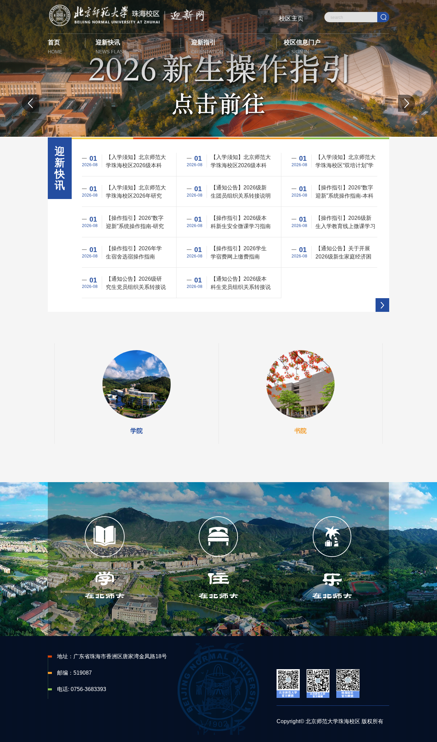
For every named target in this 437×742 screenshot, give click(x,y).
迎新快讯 (111, 46)
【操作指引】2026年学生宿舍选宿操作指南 (134, 252)
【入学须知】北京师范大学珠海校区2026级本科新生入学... (136, 161)
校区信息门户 (302, 46)
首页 (55, 46)
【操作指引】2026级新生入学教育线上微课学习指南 (345, 222)
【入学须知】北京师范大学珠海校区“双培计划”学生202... (345, 161)
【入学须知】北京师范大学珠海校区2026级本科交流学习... (241, 161)
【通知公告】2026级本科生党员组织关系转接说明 (241, 283)
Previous (30, 103)
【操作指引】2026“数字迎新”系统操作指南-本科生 (344, 192)
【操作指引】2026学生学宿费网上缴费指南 (239, 252)
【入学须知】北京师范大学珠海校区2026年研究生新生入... (136, 192)
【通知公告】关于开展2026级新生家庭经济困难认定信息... (343, 253)
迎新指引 (207, 46)
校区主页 (291, 18)
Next (406, 103)
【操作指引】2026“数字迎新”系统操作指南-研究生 (135, 222)
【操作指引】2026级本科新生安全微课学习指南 (241, 222)
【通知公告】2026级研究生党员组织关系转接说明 (136, 283)
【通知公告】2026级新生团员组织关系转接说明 (241, 191)
